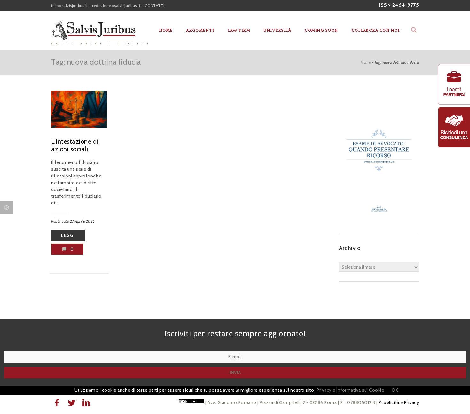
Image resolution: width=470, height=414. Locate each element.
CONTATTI (155, 5)
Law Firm (238, 30)
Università (277, 30)
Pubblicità (389, 402)
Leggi (68, 235)
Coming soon (321, 30)
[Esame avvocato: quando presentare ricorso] (379, 221)
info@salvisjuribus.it (69, 5)
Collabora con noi (376, 30)
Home (166, 30)
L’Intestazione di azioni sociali (74, 145)
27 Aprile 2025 (82, 221)
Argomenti (200, 30)
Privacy (411, 402)
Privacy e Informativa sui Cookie (350, 390)
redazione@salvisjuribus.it (116, 5)
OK (395, 390)
